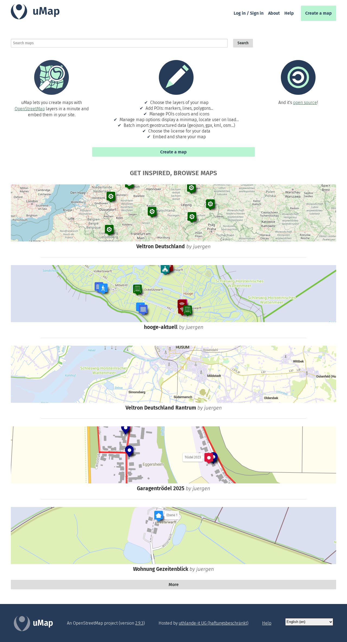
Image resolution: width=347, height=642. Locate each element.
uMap (46, 11)
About (274, 13)
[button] (191, 188)
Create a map (318, 13)
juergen (202, 246)
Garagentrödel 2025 (160, 488)
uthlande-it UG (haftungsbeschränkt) (213, 623)
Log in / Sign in (249, 13)
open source (305, 102)
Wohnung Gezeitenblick (160, 569)
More (174, 584)
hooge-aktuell (161, 327)
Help (289, 13)
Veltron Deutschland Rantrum (161, 408)
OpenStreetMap (30, 108)
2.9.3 (139, 623)
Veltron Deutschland (160, 246)
